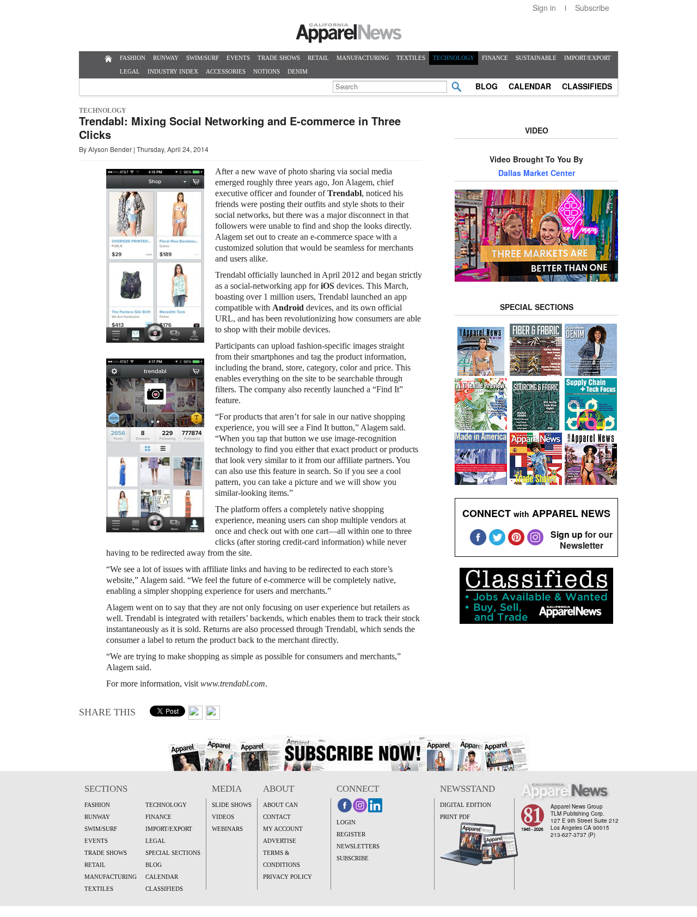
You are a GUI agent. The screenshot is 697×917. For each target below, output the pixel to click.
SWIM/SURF (202, 57)
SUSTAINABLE (536, 57)
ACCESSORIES (226, 71)
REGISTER (351, 834)
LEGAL (130, 71)
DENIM (298, 71)
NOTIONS (266, 71)
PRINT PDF (455, 816)
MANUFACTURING (363, 57)
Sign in (544, 7)
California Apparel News (349, 33)
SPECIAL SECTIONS (172, 852)
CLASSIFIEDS (587, 86)
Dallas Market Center (536, 172)
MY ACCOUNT (283, 828)
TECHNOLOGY (453, 57)
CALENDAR (530, 86)
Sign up (567, 534)
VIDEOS (223, 816)
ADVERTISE (279, 840)
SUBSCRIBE (353, 858)
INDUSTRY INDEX (173, 71)
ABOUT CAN (280, 804)
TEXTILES (410, 57)
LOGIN (346, 822)
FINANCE (495, 57)
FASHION (132, 57)
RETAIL (318, 57)
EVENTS (238, 57)
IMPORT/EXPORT (587, 57)
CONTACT (277, 816)
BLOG (486, 86)
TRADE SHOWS (279, 57)
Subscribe (592, 7)
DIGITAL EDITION (465, 804)
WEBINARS (227, 828)
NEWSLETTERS (358, 846)
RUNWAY (166, 57)
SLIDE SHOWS (232, 804)
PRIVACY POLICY (287, 876)
